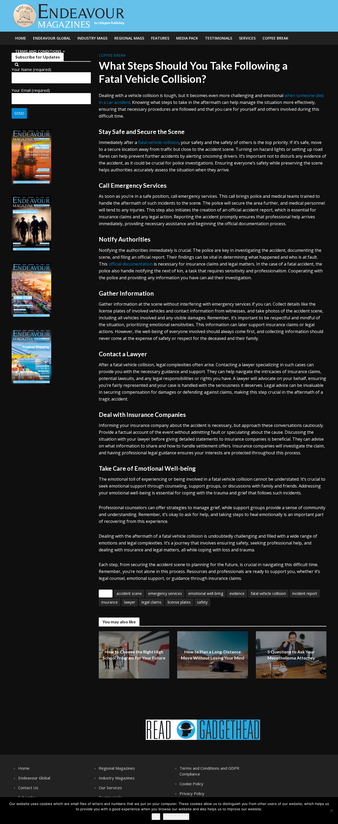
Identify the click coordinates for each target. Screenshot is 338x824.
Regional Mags (129, 38)
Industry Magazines (117, 777)
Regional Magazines (117, 768)
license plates (179, 602)
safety (202, 602)
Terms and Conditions (38, 51)
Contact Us (28, 787)
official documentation (131, 264)
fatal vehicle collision (158, 142)
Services (247, 38)
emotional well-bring (205, 593)
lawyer (129, 602)
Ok (156, 817)
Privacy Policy (192, 793)
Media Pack (187, 38)
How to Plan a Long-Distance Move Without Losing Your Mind (212, 655)
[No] (331, 810)
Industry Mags (92, 38)
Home (20, 38)
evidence (237, 593)
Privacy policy (176, 817)
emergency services (165, 593)
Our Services (110, 787)
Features (160, 38)
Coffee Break (275, 38)
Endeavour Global (52, 38)
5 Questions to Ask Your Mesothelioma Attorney (291, 655)
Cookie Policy (191, 783)
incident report (304, 593)
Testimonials (218, 38)
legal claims (151, 602)
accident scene (129, 593)
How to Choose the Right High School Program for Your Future (134, 655)
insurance (109, 602)
